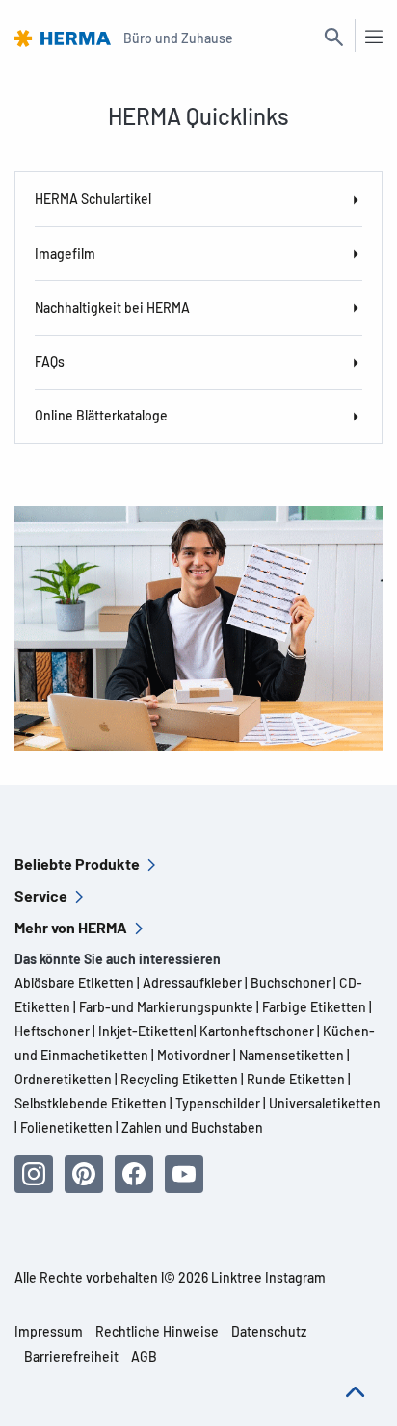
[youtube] (184, 1174)
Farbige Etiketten (314, 1007)
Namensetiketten (291, 1055)
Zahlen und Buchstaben (192, 1127)
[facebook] (134, 1174)
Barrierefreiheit (71, 1356)
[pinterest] (84, 1174)
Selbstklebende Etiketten (90, 1103)
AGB (144, 1356)
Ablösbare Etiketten (74, 983)
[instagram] (33, 1174)
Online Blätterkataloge (101, 415)
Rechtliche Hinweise (157, 1331)
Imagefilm (65, 253)
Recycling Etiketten (179, 1079)
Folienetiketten (66, 1127)
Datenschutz (268, 1331)
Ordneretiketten (63, 1079)
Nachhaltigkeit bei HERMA (112, 307)
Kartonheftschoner (256, 1031)
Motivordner (193, 1055)
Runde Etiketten (296, 1079)
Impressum (48, 1331)
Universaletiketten (325, 1103)
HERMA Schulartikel (93, 199)
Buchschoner (289, 983)
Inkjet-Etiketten (146, 1031)
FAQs (50, 361)
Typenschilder (217, 1103)
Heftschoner (52, 1031)
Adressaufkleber (192, 983)
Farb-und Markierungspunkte (166, 1007)
